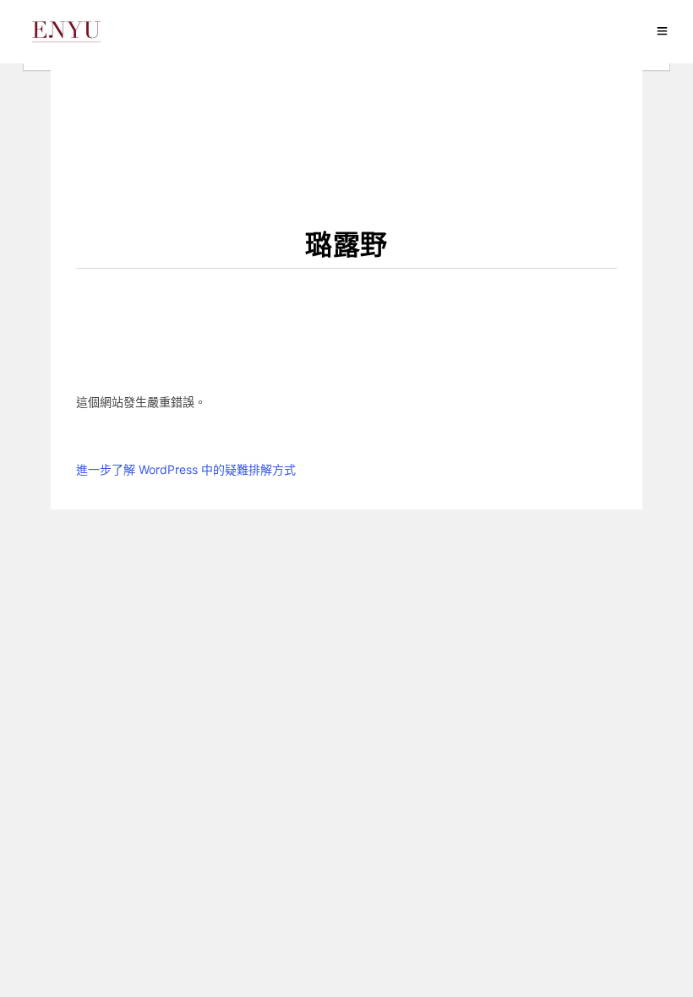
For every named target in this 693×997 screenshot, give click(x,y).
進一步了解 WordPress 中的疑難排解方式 (186, 469)
